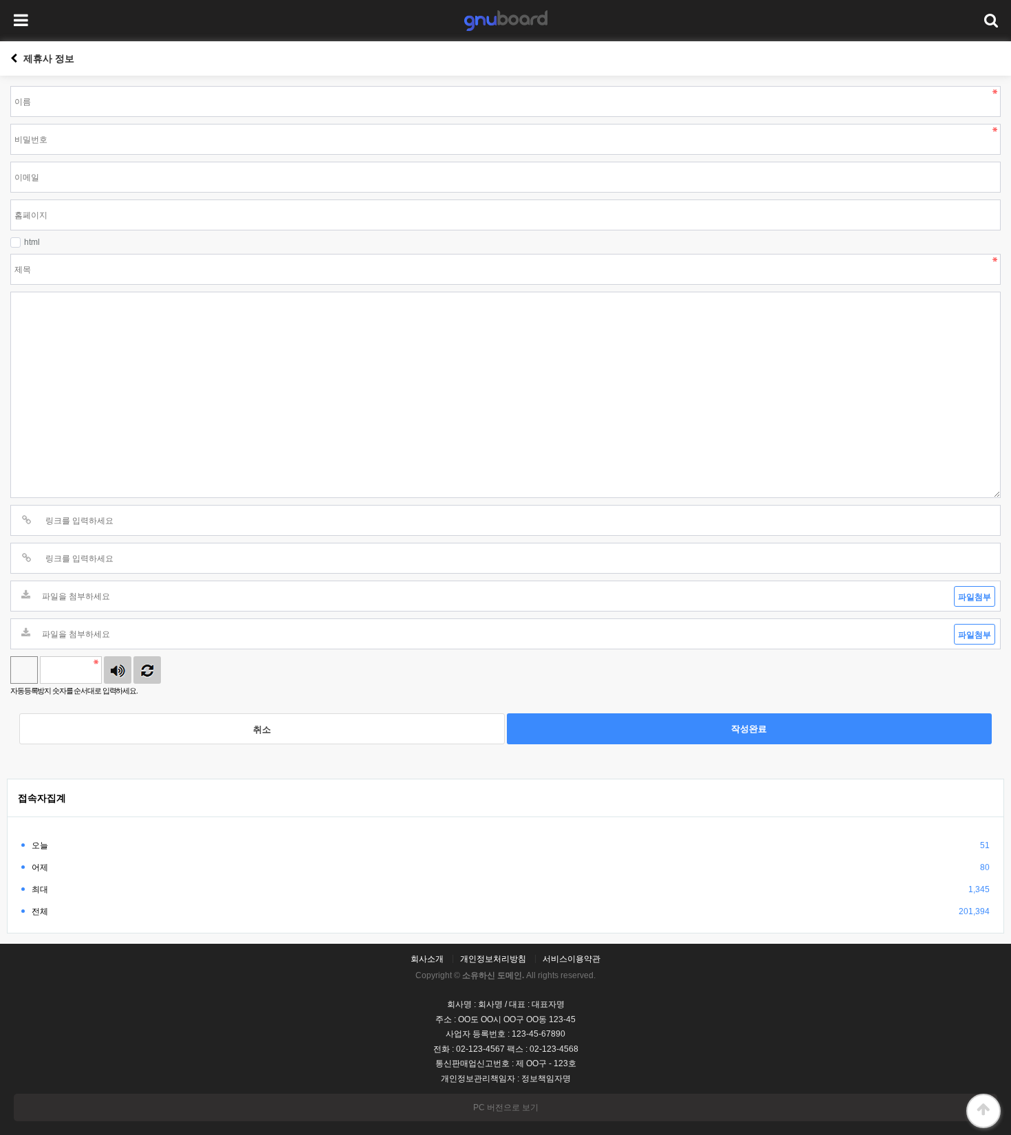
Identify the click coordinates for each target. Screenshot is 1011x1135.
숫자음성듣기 (117, 670)
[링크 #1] (26, 520)
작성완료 (749, 729)
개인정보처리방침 (493, 959)
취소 (262, 729)
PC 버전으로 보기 (506, 1107)
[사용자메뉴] (990, 20)
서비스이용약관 (571, 959)
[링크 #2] (26, 558)
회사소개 (427, 959)
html (32, 242)
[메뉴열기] (20, 20)
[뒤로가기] (13, 58)
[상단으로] (983, 1111)
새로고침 (147, 670)
